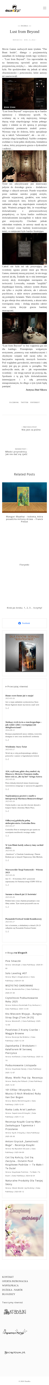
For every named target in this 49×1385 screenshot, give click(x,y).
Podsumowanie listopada (20, 1065)
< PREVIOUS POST (29, 427)
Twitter (24, 402)
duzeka (24, 26)
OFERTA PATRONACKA (15, 1281)
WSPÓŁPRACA (10, 1285)
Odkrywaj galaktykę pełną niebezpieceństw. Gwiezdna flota (20, 821)
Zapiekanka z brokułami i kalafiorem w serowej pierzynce (20, 1049)
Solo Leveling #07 (16, 973)
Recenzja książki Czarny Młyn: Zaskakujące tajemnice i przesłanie (23, 1125)
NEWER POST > (21, 449)
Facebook (14, 402)
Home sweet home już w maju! (19, 695)
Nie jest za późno (31, 429)
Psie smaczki (13, 960)
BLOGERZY (8, 1294)
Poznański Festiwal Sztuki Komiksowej (23, 919)
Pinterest (35, 402)
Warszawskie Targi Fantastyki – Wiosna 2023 (24, 871)
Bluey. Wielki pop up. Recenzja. (24, 1077)
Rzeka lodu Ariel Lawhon (20, 1109)
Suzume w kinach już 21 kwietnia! (21, 894)
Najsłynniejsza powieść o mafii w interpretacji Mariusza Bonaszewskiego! (24, 797)
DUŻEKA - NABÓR (12, 1290)
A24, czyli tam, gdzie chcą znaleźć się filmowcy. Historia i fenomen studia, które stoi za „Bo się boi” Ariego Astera (23, 774)
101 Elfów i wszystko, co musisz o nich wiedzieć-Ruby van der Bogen (23, 1093)
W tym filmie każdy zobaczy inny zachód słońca (24, 846)
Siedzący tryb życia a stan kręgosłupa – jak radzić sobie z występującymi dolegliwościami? (23, 725)
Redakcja (17, 40)
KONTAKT (8, 1277)
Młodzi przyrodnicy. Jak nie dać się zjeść (16, 453)
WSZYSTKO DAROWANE (19, 985)
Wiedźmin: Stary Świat (16, 747)
